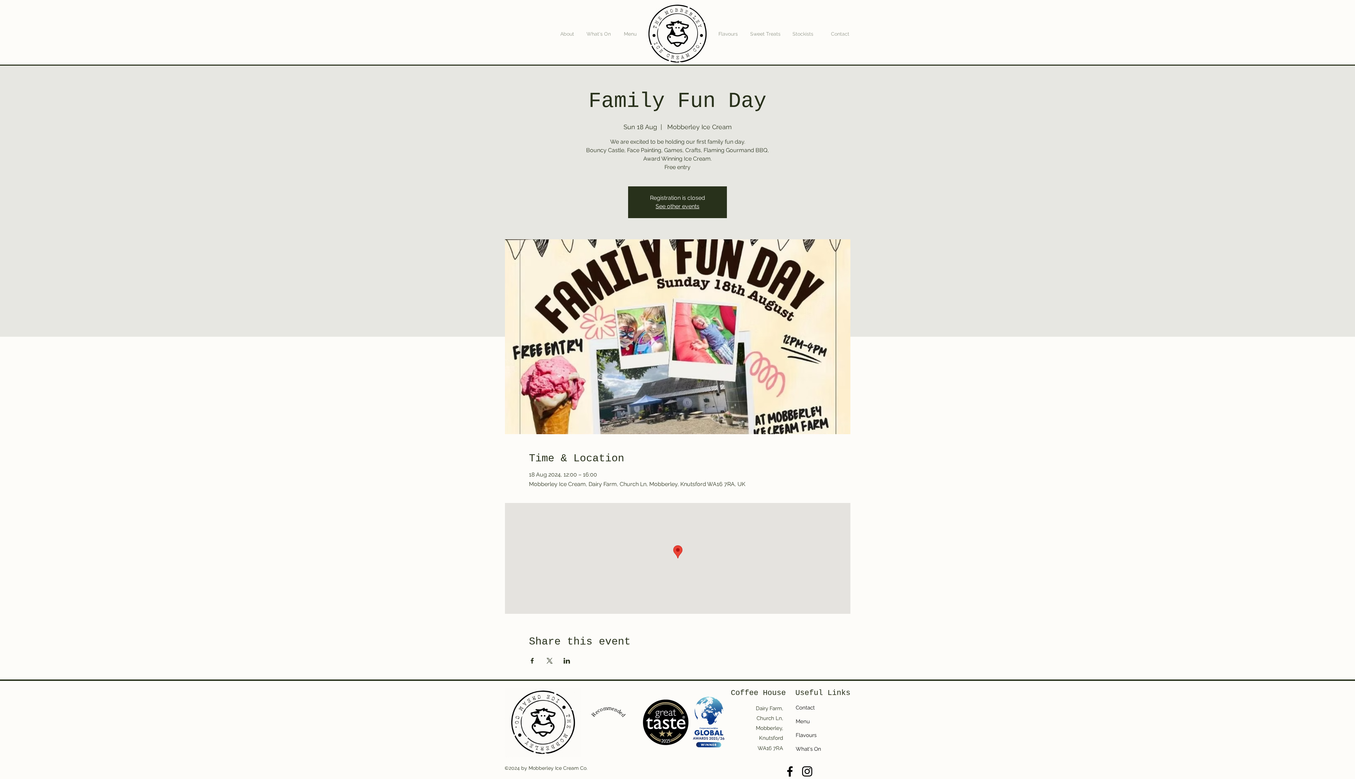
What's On (808, 749)
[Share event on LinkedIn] (567, 661)
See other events (677, 206)
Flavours (806, 735)
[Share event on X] (549, 661)
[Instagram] (807, 771)
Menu (803, 721)
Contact (805, 708)
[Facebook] (790, 771)
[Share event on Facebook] (532, 661)
